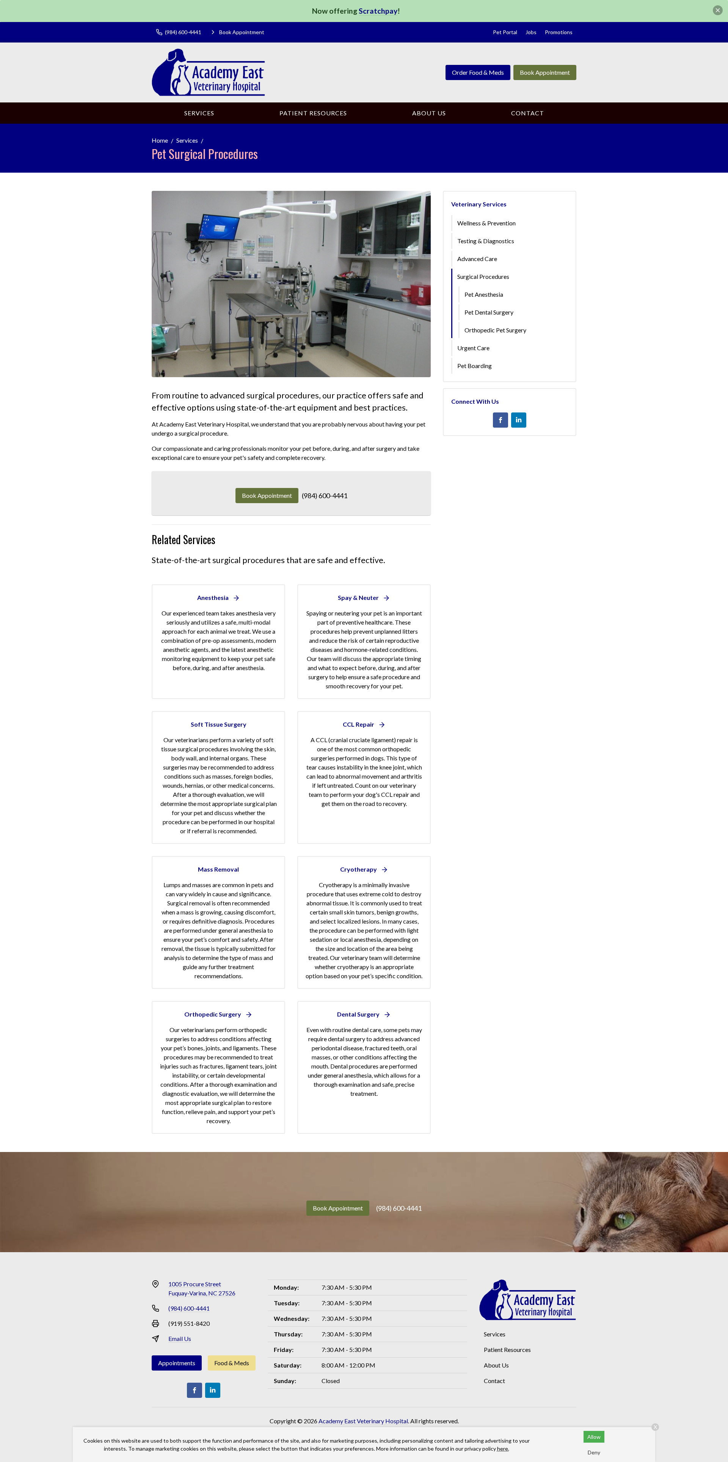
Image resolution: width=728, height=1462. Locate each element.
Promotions (559, 32)
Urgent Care (473, 347)
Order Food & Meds (478, 72)
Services (199, 112)
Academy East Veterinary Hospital (363, 1420)
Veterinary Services (479, 204)
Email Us (179, 1338)
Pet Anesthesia (483, 294)
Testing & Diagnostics (485, 240)
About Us (429, 112)
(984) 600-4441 (324, 495)
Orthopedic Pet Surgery (495, 330)
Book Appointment (545, 72)
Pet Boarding (474, 365)
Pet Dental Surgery (488, 312)
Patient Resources (313, 112)
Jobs (531, 32)
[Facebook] (500, 420)
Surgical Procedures (483, 276)
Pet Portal (505, 32)
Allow (594, 1437)
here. (503, 1448)
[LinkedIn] (518, 420)
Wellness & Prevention (486, 223)
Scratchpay (378, 10)
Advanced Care (477, 258)
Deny (594, 1452)
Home (160, 140)
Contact (527, 112)
